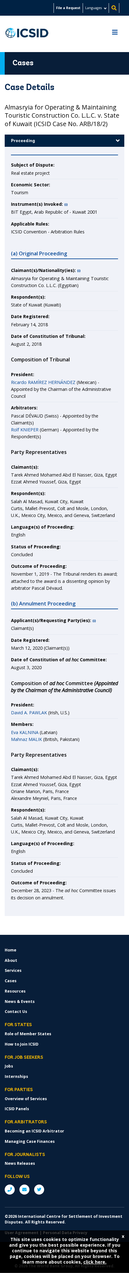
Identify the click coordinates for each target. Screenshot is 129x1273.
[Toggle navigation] (115, 34)
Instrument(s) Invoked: (37, 204)
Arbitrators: (24, 408)
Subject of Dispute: (32, 165)
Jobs (9, 1066)
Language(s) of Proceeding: (42, 527)
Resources (15, 991)
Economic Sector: (30, 185)
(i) (66, 204)
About (11, 960)
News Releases (20, 1163)
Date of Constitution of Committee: (59, 660)
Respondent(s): (28, 297)
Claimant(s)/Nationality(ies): (43, 270)
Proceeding (23, 141)
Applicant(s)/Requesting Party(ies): (51, 620)
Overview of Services (26, 1098)
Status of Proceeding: (36, 547)
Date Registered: (30, 316)
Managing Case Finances (30, 1141)
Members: (22, 724)
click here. (94, 1262)
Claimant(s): (25, 467)
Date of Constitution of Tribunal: (48, 336)
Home (10, 950)
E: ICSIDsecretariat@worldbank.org (24, 1190)
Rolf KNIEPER (25, 430)
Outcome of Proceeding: (39, 566)
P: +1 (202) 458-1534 (10, 1190)
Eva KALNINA (25, 732)
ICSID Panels (17, 1108)
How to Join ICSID (22, 1044)
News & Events (20, 1001)
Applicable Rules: (30, 224)
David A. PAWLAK (29, 713)
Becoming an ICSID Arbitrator (34, 1131)
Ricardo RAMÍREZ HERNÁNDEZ (43, 382)
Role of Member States (28, 1033)
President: (22, 374)
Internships (16, 1076)
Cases (11, 980)
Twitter (39, 1190)
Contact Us (16, 1011)
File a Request (68, 8)
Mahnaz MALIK (26, 739)
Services (13, 970)
